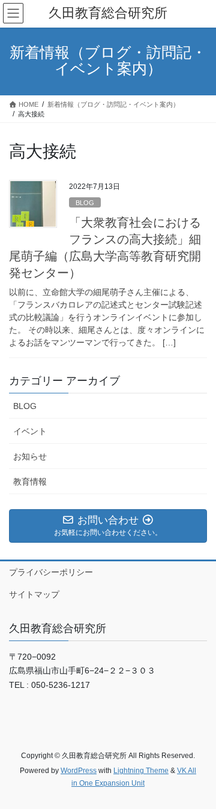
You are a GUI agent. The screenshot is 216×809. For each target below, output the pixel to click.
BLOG (85, 202)
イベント (30, 431)
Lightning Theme (141, 770)
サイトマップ (34, 594)
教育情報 (30, 481)
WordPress (79, 770)
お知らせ (30, 456)
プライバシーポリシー (51, 572)
